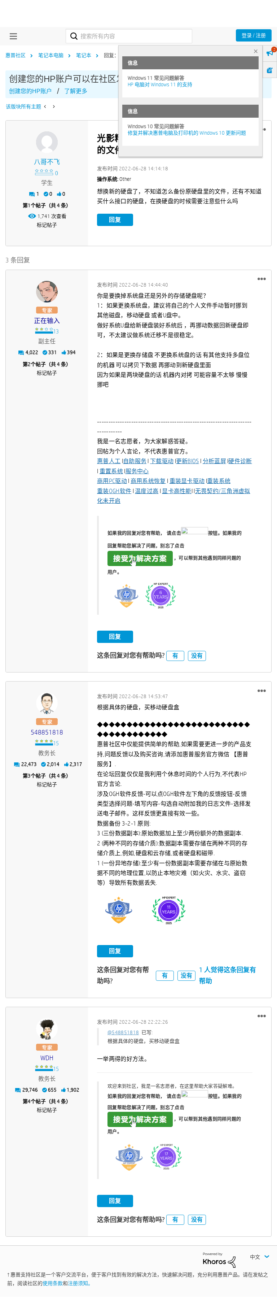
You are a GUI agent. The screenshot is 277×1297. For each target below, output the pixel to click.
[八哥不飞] (47, 142)
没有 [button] (197, 656)
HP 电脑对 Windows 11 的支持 (160, 84)
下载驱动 (161, 461)
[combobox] (129, 36)
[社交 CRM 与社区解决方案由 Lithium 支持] (219, 1260)
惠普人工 (108, 461)
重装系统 (218, 481)
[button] (261, 279)
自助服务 (134, 461)
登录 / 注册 (254, 35)
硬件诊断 (240, 461)
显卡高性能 (177, 491)
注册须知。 (80, 1283)
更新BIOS (187, 461)
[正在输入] (47, 292)
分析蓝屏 (214, 461)
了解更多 (75, 91)
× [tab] (256, 51)
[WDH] (47, 1029)
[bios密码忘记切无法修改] (46, 106)
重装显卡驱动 (187, 481)
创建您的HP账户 (30, 91)
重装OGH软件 (114, 491)
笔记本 (83, 55)
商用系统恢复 (148, 481)
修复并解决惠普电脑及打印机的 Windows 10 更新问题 (187, 133)
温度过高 (146, 491)
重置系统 (111, 471)
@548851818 (123, 1032)
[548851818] (47, 703)
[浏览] (11, 36)
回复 (115, 219)
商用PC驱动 (112, 481)
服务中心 (137, 471)
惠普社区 (15, 55)
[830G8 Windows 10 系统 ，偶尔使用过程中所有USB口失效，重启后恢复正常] (53, 106)
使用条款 (53, 1283)
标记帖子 (47, 225)
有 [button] (175, 656)
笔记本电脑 (50, 55)
